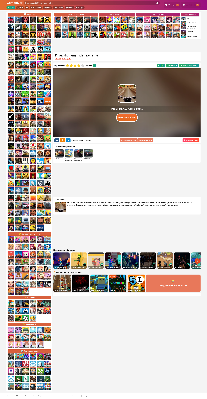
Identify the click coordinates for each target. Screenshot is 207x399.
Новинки (11, 7)
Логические (58, 7)
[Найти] (157, 3)
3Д (27, 7)
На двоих (47, 7)
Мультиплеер (36, 7)
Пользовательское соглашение (59, 396)
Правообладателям (40, 396)
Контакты (28, 396)
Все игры (79, 7)
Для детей (69, 7)
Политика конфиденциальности (82, 396)
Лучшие (20, 7)
